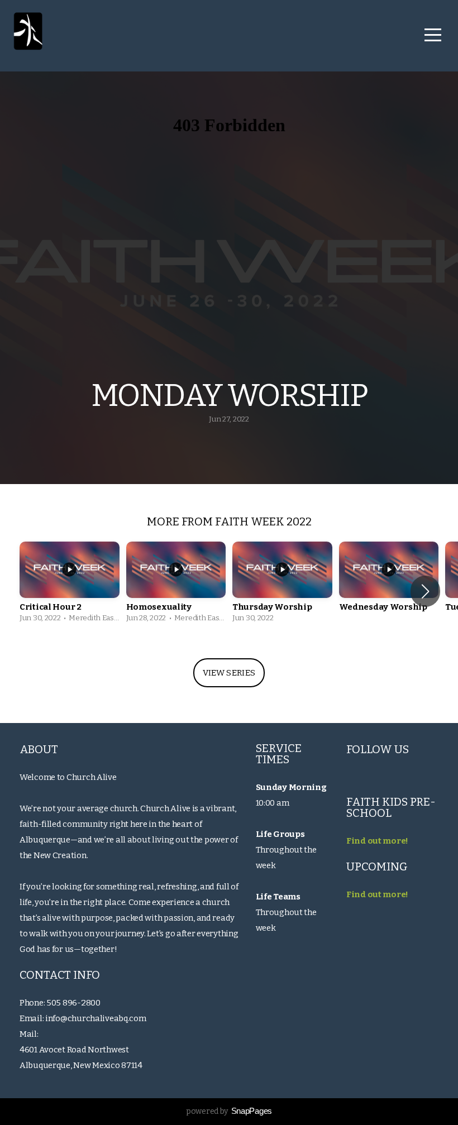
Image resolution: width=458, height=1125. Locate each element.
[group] (70, 585)
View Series (229, 673)
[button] (425, 591)
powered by (229, 1111)
